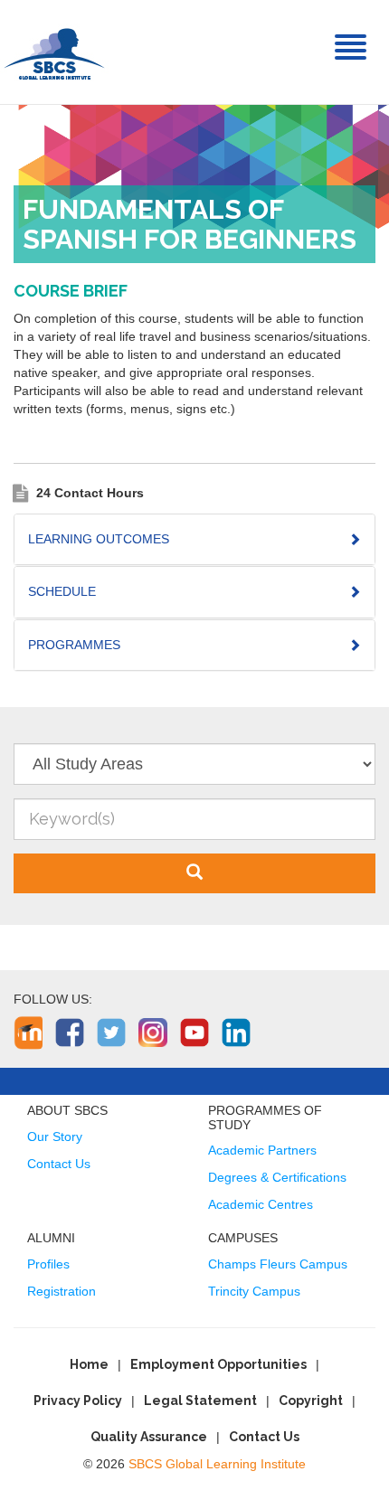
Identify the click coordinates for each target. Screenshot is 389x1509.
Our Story (54, 1136)
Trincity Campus (254, 1291)
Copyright (311, 1400)
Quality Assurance (148, 1436)
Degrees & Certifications (277, 1177)
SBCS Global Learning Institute (217, 1464)
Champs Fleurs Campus (277, 1264)
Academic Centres (260, 1204)
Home (89, 1364)
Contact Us (58, 1163)
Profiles (48, 1264)
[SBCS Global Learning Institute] (54, 52)
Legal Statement (200, 1400)
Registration (61, 1291)
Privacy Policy (77, 1400)
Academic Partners (262, 1150)
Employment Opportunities (218, 1364)
